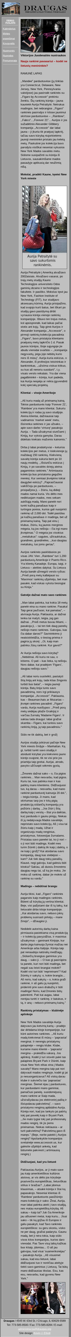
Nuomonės (9, 50)
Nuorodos (8, 55)
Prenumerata (10, 60)
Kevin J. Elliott (42, 1333)
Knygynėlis (9, 43)
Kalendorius (9, 28)
